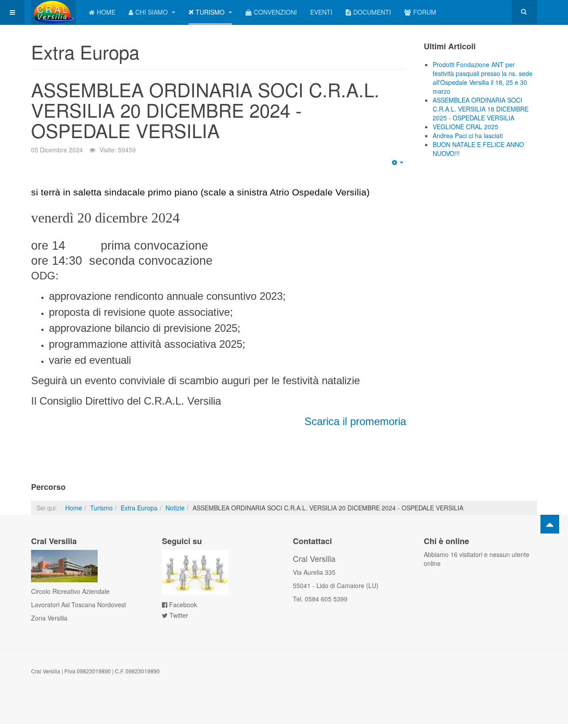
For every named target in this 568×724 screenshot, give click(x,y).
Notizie (175, 507)
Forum (424, 12)
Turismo (211, 12)
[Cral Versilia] (53, 12)
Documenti (372, 12)
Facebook (183, 604)
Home (106, 12)
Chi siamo (152, 12)
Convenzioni (275, 12)
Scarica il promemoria (355, 421)
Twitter (179, 615)
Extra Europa (139, 507)
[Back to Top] (549, 524)
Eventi (321, 12)
